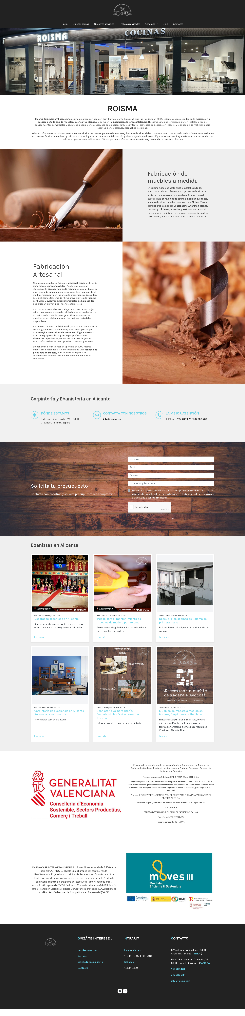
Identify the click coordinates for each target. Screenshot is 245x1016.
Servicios (82, 955)
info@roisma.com (180, 980)
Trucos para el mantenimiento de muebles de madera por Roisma (119, 620)
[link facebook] (120, 991)
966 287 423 (178, 968)
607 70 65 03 (178, 974)
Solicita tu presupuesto (90, 961)
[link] (122, 10)
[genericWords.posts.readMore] (60, 583)
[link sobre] (52, 942)
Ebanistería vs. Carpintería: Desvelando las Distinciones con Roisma (119, 714)
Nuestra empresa (87, 949)
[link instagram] (125, 991)
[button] (151, 24)
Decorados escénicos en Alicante (56, 618)
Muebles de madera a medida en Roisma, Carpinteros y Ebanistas (181, 712)
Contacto (83, 967)
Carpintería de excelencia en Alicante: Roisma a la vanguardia (59, 712)
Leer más (39, 636)
